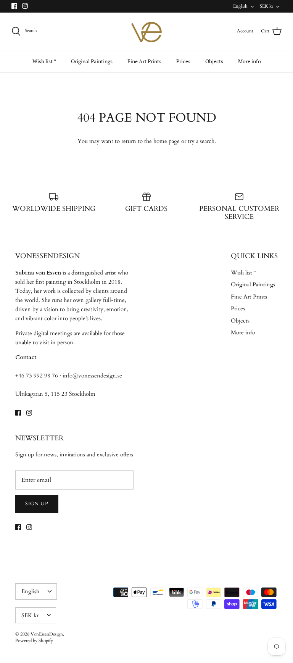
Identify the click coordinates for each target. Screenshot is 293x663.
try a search (201, 141)
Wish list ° (44, 61)
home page (166, 141)
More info (249, 61)
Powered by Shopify (34, 640)
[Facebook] (14, 6)
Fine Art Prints (144, 61)
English (240, 6)
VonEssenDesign (47, 634)
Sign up (36, 503)
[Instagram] (25, 6)
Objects (214, 61)
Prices (183, 61)
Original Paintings (92, 61)
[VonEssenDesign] (146, 31)
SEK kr (266, 6)
